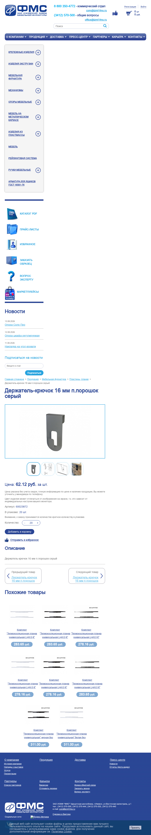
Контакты (135, 36)
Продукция (37, 36)
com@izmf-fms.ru (96, 10)
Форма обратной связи (85, 785)
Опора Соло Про (15, 324)
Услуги (7, 770)
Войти (143, 6)
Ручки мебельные (19, 169)
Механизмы (15, 90)
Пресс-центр (78, 36)
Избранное (27, 244)
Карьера (117, 36)
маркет (22, 291)
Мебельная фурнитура (15, 77)
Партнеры (100, 36)
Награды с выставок (13, 767)
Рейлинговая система (22, 158)
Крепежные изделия (21, 52)
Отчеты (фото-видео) (120, 767)
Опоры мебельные (20, 101)
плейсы (33, 291)
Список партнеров (12, 785)
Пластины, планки (79, 379)
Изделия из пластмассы (16, 133)
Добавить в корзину (19, 531)
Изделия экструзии (20, 63)
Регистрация (130, 6)
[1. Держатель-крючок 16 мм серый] (55, 432)
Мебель (13, 146)
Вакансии (43, 785)
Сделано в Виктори (62, 814)
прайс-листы (29, 229)
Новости (113, 763)
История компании (13, 763)
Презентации (10, 773)
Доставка (57, 36)
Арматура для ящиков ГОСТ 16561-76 (22, 183)
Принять (135, 827)
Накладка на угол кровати (20, 346)
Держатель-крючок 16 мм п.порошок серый (27, 383)
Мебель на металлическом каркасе (18, 116)
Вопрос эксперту (82, 791)
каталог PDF (28, 213)
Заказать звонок (82, 788)
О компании (15, 36)
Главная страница (14, 379)
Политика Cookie (62, 831)
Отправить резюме (48, 788)
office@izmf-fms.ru (96, 19)
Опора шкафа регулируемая (22, 335)
